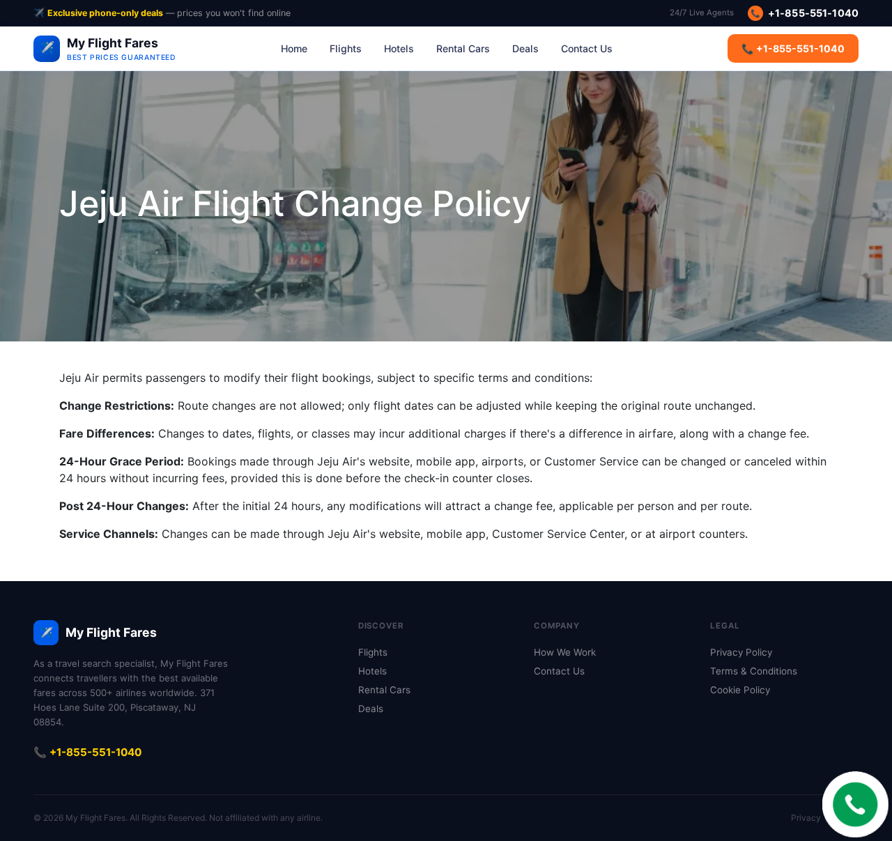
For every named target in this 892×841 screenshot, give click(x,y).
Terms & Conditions (753, 671)
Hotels (399, 48)
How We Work (565, 652)
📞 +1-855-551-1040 (793, 48)
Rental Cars (463, 48)
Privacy (806, 817)
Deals (525, 48)
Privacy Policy (741, 652)
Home (294, 48)
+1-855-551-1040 (804, 13)
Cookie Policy (740, 689)
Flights (346, 48)
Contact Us (587, 48)
